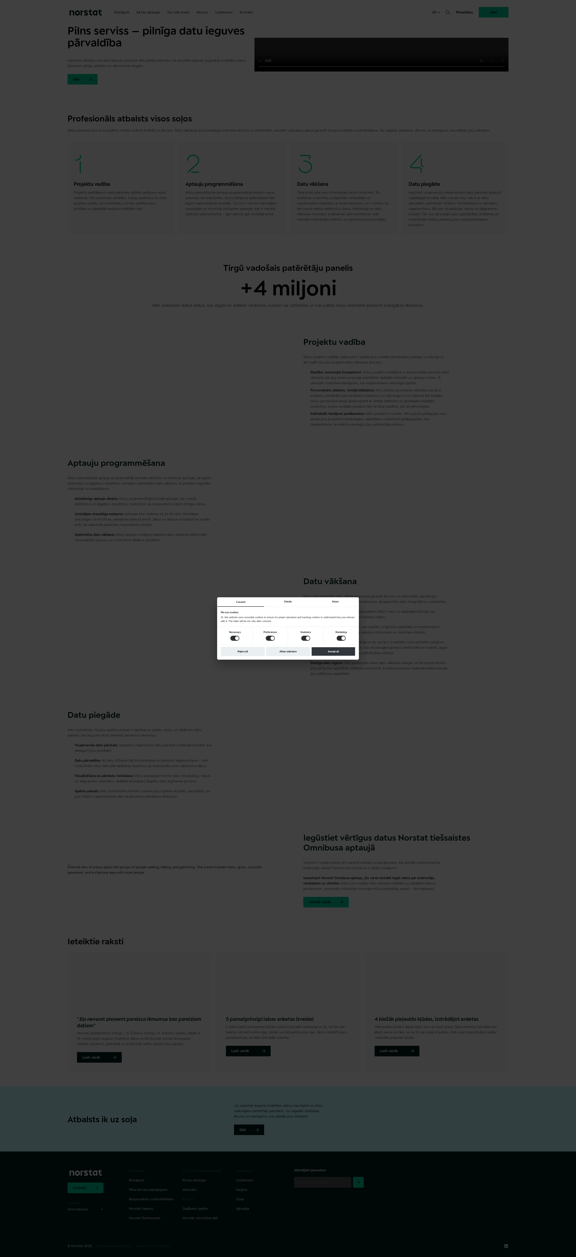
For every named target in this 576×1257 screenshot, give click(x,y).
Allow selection (288, 651)
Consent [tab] (240, 602)
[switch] (270, 638)
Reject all (243, 651)
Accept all (333, 651)
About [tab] (335, 601)
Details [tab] (288, 601)
